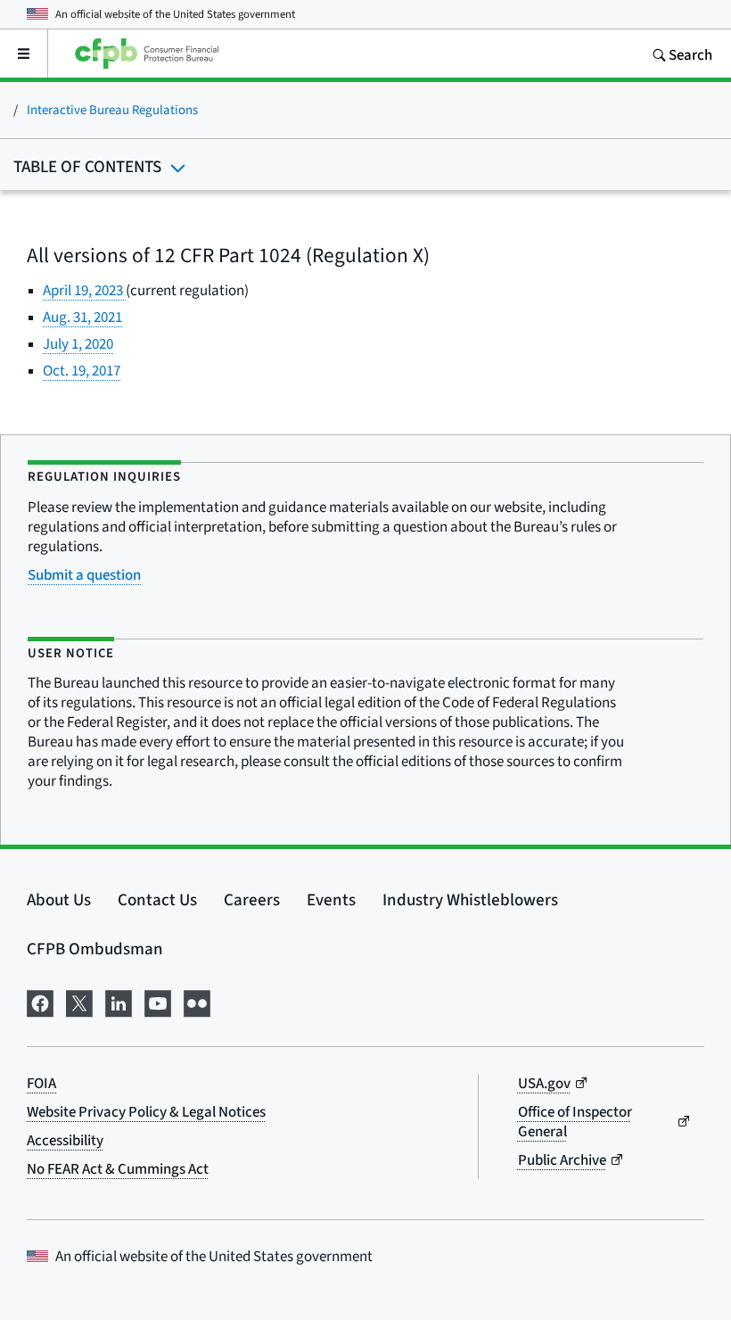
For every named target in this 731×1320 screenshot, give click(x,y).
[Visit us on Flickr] (197, 1000)
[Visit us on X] (79, 1000)
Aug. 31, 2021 (82, 317)
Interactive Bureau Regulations (112, 109)
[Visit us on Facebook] (40, 1000)
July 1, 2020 (78, 343)
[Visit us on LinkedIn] (118, 1000)
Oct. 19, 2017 (81, 370)
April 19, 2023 (84, 290)
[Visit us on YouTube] (157, 1000)
